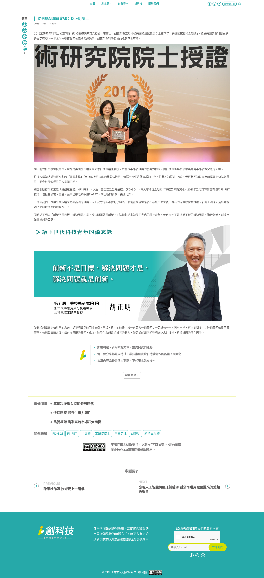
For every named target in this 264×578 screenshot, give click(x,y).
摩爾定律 (120, 433)
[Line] (25, 30)
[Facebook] (25, 24)
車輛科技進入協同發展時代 (73, 404)
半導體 (86, 433)
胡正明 (135, 433)
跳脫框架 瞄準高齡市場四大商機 (77, 422)
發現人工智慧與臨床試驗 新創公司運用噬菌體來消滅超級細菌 (179, 489)
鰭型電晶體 (152, 433)
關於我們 (153, 3)
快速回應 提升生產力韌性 (72, 413)
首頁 (92, 3)
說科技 (138, 3)
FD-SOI (57, 433)
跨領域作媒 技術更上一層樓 (63, 489)
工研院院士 (102, 433)
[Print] (25, 43)
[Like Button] (25, 48)
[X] (25, 36)
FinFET (72, 433)
